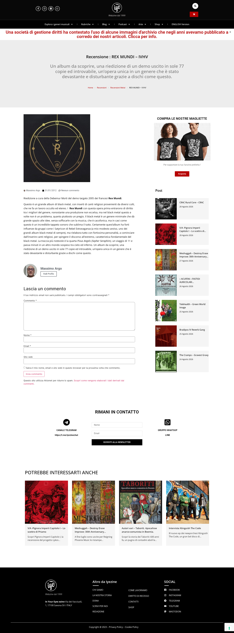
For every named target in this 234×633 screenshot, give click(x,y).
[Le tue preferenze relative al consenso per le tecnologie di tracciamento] (229, 628)
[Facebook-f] (38, 8)
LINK (167, 435)
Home (90, 87)
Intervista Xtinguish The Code (185, 528)
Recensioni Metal (117, 87)
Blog (104, 24)
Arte (141, 24)
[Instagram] (44, 8)
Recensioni (101, 87)
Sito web (28, 357)
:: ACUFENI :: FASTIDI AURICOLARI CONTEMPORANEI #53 (190, 282)
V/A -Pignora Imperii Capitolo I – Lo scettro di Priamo (191, 231)
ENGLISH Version (180, 24)
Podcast (122, 24)
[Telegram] (50, 8)
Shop (157, 24)
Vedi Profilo (48, 274)
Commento (30, 300)
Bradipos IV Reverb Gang (192, 329)
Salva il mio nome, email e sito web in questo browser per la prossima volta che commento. (73, 368)
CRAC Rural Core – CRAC (191, 202)
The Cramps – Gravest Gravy (193, 355)
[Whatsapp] (57, 8)
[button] (195, 6)
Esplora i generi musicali (57, 24)
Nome (27, 335)
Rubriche (85, 24)
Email (27, 346)
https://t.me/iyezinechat (66, 435)
